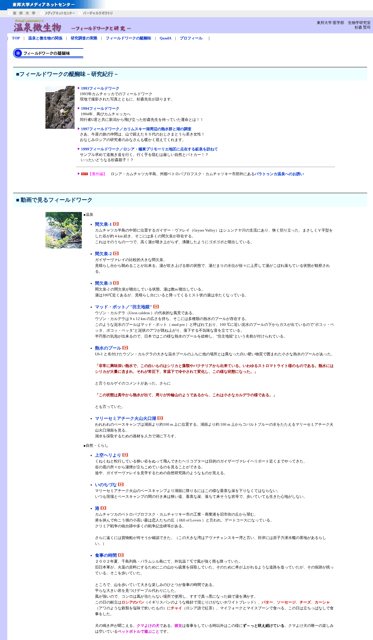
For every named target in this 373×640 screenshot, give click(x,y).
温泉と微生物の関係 (45, 38)
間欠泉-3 (104, 283)
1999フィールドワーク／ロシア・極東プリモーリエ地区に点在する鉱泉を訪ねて (149, 149)
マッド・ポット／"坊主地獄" (124, 307)
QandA (165, 38)
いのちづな (106, 484)
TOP (16, 38)
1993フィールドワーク (100, 88)
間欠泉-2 (104, 253)
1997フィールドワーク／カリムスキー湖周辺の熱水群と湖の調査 (136, 129)
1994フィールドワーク (100, 108)
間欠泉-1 (104, 224)
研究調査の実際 (84, 38)
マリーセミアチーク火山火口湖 (126, 418)
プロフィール (191, 38)
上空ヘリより (108, 455)
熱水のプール (108, 348)
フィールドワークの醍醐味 (128, 38)
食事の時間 (106, 555)
